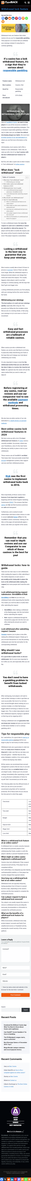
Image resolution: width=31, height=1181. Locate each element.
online (21, 441)
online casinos (20, 164)
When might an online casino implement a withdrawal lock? (16, 206)
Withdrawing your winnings (13, 182)
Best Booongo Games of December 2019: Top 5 (15, 1043)
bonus (16, 517)
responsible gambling (15, 70)
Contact (22, 1173)
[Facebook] (2, 18)
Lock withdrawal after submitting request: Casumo (17, 194)
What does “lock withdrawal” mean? (14, 180)
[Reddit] (9, 18)
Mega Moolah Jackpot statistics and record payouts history (14, 1048)
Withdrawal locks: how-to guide (12, 188)
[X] (6, 18)
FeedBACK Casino (11, 122)
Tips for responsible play (10, 200)
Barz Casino (12, 1066)
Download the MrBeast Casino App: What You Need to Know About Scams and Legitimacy (15, 1027)
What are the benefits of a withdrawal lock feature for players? (17, 217)
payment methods (18, 401)
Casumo (4, 634)
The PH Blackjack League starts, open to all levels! (14, 1038)
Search (3, 1007)
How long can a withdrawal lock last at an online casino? (16, 210)
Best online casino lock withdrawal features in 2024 (13, 185)
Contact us (13, 1080)
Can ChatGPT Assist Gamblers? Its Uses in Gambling (15, 1033)
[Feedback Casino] (9, 2)
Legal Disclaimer (16, 1173)
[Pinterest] (16, 18)
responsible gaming (7, 740)
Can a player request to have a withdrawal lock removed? (17, 214)
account (3, 460)
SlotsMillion (5, 597)
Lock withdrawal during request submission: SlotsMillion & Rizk (14, 191)
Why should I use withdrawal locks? (14, 197)
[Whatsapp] (26, 18)
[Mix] (23, 18)
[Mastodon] (19, 18)
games (3, 505)
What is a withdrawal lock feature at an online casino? (16, 202)
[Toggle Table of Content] (26, 177)
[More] (2, 21)
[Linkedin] (13, 18)
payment (10, 270)
